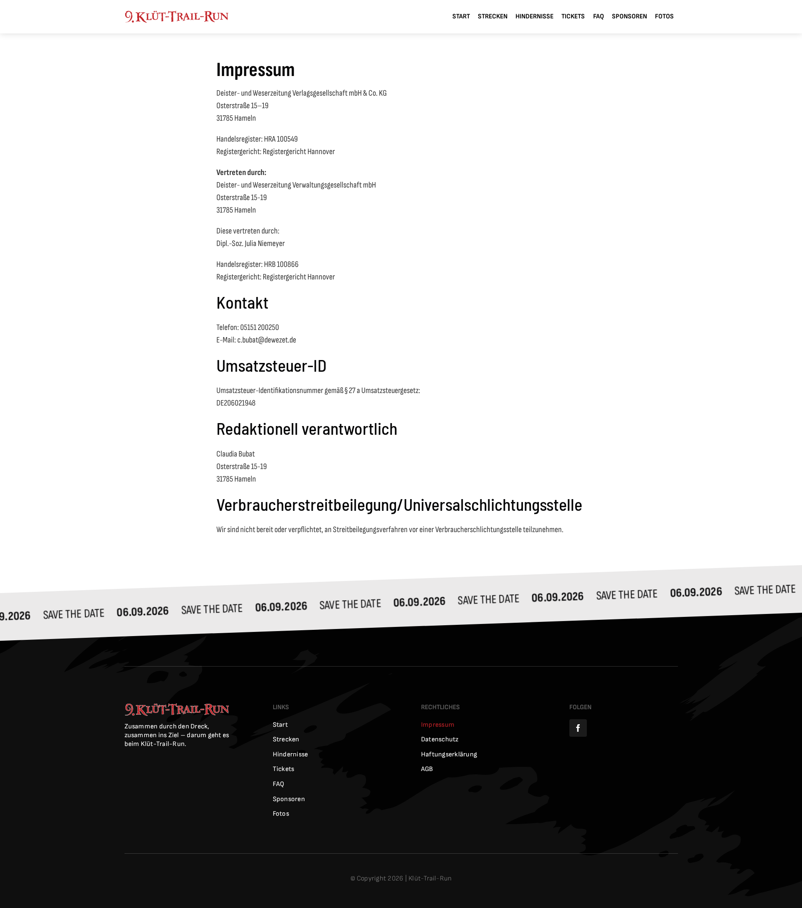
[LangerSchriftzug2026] (176, 15)
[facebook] (578, 728)
